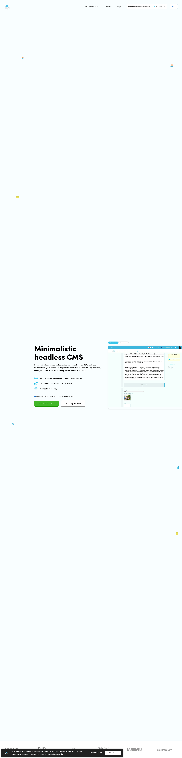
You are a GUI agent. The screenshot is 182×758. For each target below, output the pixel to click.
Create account (46, 403)
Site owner (113, 343)
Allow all (113, 753)
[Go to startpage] (7, 7)
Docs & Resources (91, 6)
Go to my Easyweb (73, 403)
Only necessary (96, 753)
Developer (123, 343)
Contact (108, 6)
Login (119, 6)
